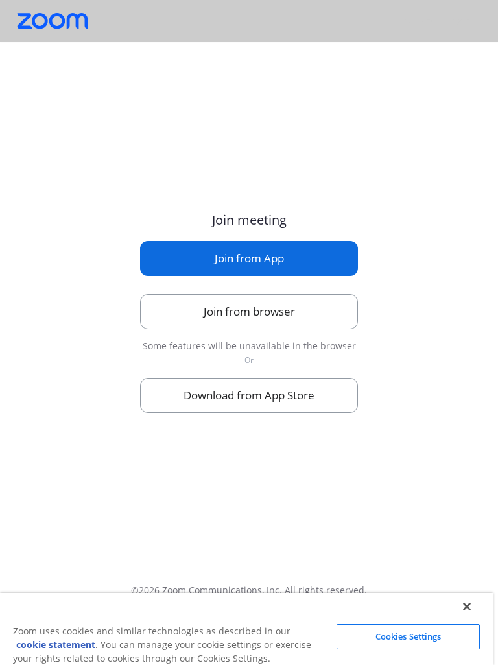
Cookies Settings (408, 636)
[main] (249, 305)
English (462, 20)
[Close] (467, 606)
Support (418, 20)
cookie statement (55, 644)
